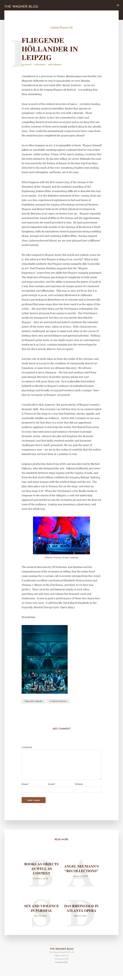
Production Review (58, 701)
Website (79, 784)
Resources (95, 5)
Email (52, 784)
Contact (108, 5)
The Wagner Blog (21, 7)
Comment (27, 747)
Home (43, 5)
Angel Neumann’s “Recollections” (81, 868)
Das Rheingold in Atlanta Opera (81, 908)
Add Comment (54, 64)
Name (25, 784)
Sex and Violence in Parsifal (41, 908)
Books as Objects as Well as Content (41, 869)
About (83, 5)
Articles (54, 5)
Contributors (69, 5)
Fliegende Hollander (34, 701)
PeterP (28, 64)
